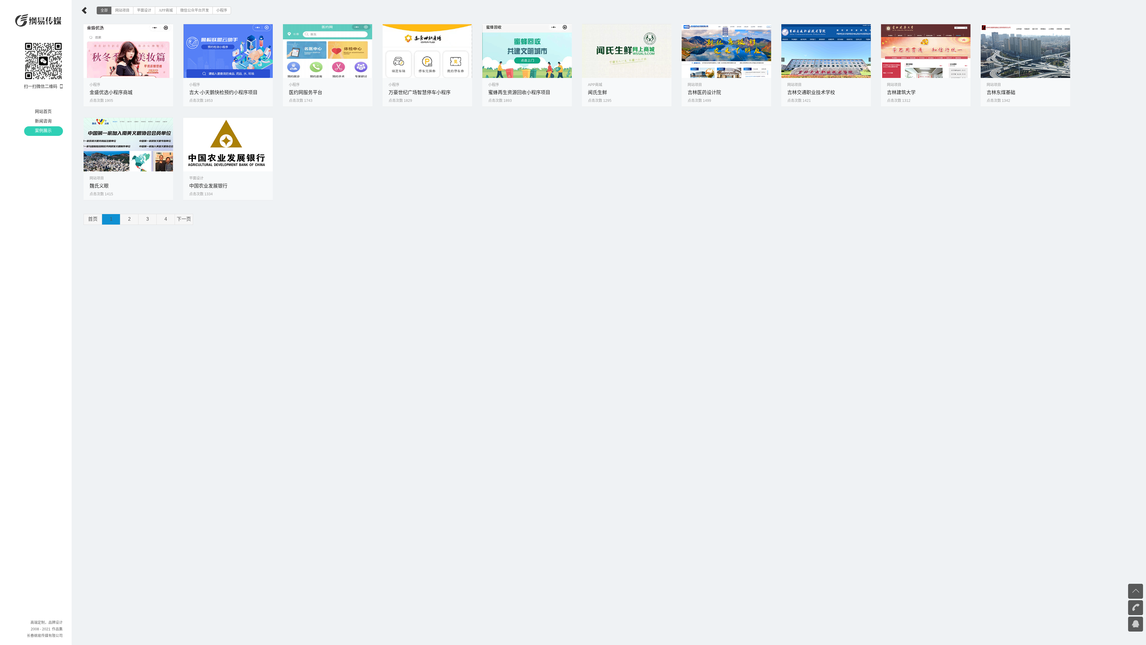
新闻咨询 (43, 121)
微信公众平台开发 (194, 10)
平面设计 (144, 10)
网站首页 (43, 111)
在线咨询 (1123, 623)
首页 (93, 219)
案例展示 (43, 130)
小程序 (221, 10)
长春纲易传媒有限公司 (45, 636)
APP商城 (166, 10)
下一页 (184, 219)
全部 (104, 10)
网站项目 (122, 10)
